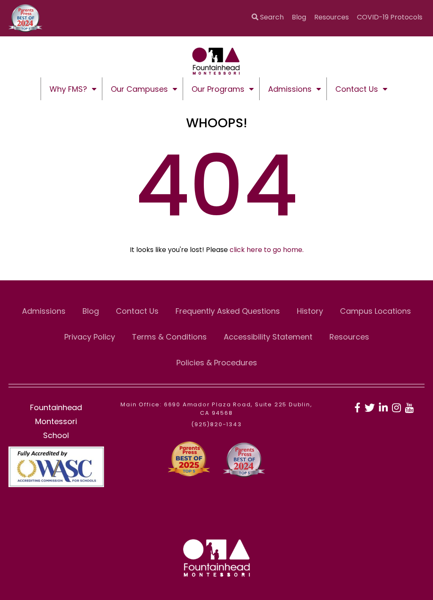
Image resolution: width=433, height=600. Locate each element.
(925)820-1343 (216, 424)
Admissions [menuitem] (290, 89)
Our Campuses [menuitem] (139, 89)
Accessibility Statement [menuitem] (268, 337)
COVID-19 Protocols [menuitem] (389, 17)
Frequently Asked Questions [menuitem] (227, 311)
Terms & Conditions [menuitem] (169, 337)
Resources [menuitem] (331, 17)
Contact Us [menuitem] (356, 89)
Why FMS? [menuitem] (68, 89)
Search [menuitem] (271, 17)
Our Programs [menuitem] (218, 89)
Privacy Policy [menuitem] (89, 337)
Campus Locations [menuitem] (375, 311)
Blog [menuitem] (299, 17)
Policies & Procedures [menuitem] (216, 362)
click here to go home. (267, 250)
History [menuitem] (310, 311)
